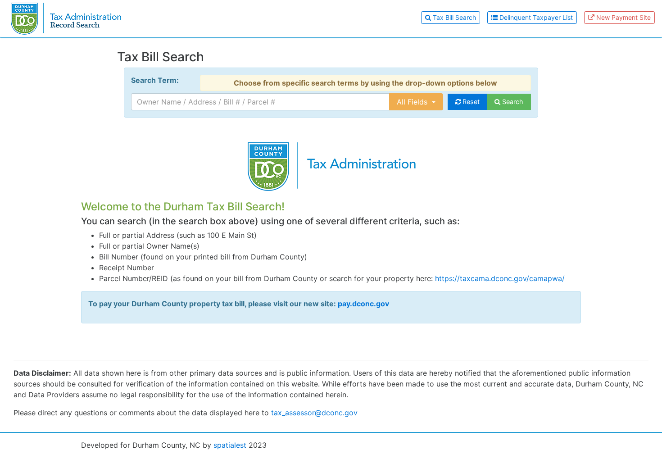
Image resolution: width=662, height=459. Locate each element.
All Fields (413, 101)
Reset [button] (470, 101)
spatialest (229, 445)
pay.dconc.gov (363, 303)
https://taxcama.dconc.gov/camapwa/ (500, 278)
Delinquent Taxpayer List (535, 17)
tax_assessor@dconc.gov (314, 412)
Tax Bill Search (453, 17)
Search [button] (511, 101)
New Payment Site (622, 17)
